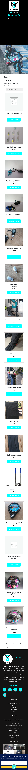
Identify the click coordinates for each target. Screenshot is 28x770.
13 (7, 647)
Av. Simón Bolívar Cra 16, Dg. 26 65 (12, 719)
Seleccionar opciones (14, 153)
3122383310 (15, 12)
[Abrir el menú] (19, 18)
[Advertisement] (14, 32)
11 (21, 644)
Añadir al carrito (14, 119)
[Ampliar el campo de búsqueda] (8, 18)
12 (3, 647)
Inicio (5, 77)
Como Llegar (14, 737)
